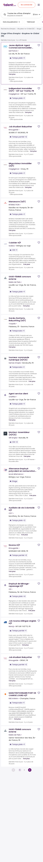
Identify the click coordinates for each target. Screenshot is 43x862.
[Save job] (39, 45)
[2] (29, 770)
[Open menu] (38, 4)
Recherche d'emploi (8, 28)
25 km (35, 14)
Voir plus (12, 74)
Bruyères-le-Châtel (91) (26, 28)
